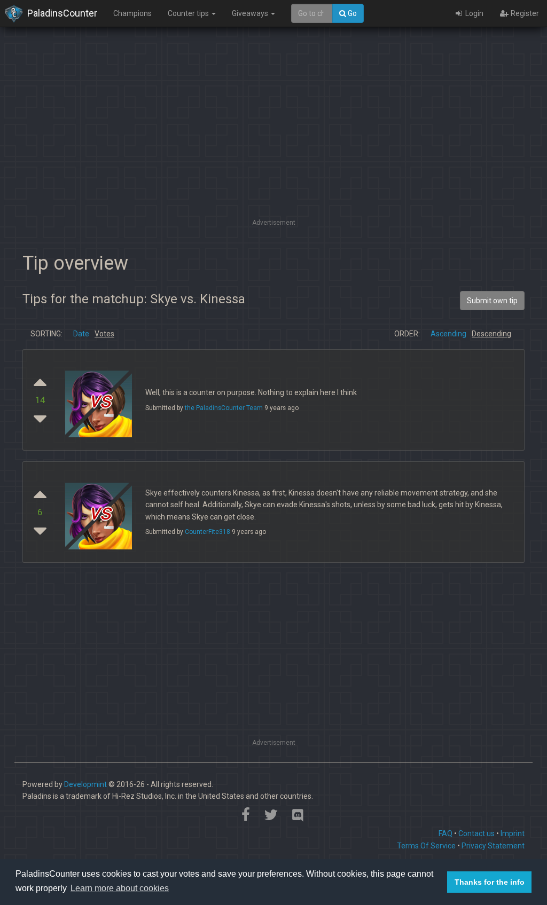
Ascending (448, 333)
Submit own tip (492, 300)
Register (524, 13)
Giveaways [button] (251, 13)
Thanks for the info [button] (490, 882)
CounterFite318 (207, 532)
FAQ (445, 833)
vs (100, 400)
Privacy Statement (493, 845)
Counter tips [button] (189, 13)
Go (351, 13)
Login (473, 13)
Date (81, 333)
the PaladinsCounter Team (224, 408)
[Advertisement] (273, 141)
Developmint (85, 784)
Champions (132, 13)
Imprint (513, 833)
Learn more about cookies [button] (120, 888)
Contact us (476, 833)
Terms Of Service (426, 845)
